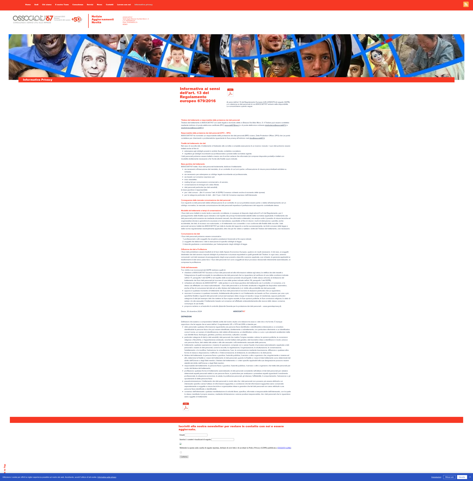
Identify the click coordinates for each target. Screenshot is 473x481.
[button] (62, 5)
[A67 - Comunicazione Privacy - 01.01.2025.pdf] (230, 93)
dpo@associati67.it (257, 138)
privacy (125, 24)
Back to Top (5, 471)
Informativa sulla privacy (106, 477)
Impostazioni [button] (436, 477)
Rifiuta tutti (449, 477)
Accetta (462, 477)
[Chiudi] (470, 477)
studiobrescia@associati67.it (192, 128)
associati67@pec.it (232, 125)
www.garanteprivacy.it (272, 306)
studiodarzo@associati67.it (275, 125)
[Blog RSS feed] (466, 4)
